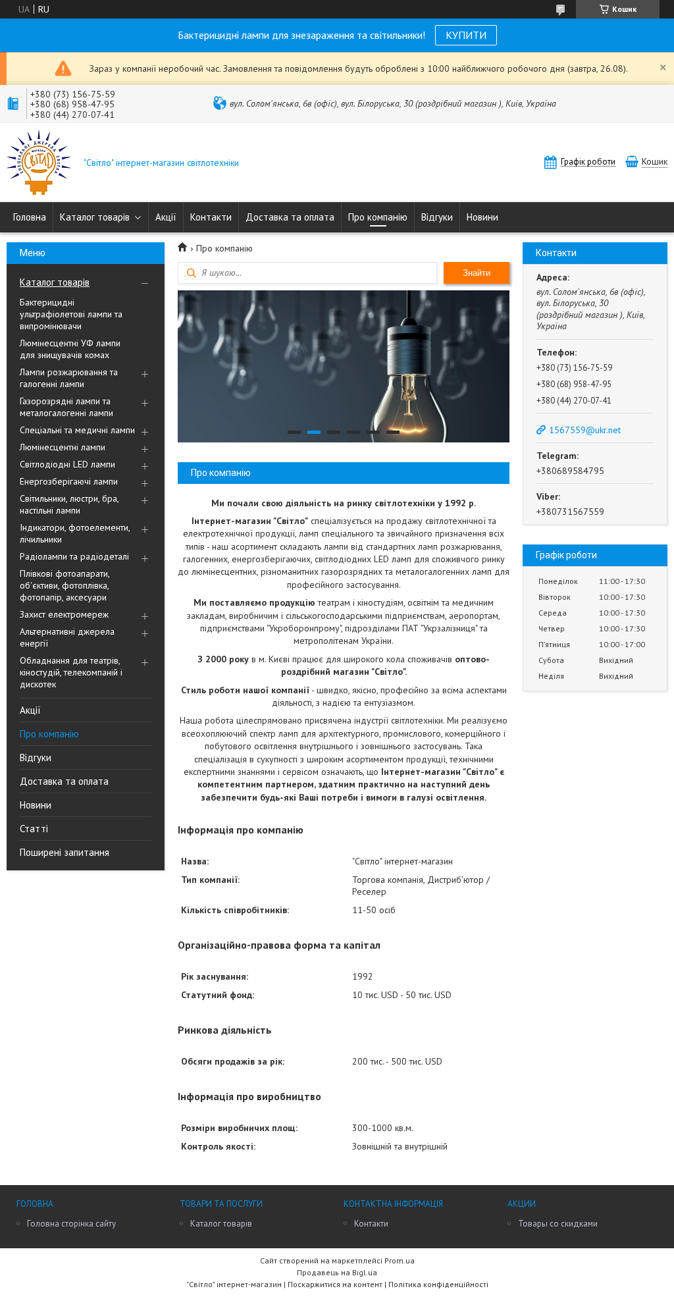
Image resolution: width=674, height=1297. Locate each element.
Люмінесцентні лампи (62, 447)
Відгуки (437, 217)
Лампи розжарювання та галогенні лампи (69, 378)
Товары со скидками (558, 1223)
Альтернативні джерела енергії (67, 637)
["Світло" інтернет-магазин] (39, 164)
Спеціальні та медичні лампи (77, 430)
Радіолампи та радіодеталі (74, 556)
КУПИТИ (466, 34)
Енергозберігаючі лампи (69, 481)
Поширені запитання (64, 852)
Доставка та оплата (290, 217)
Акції (165, 217)
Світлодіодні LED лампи (67, 464)
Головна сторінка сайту (71, 1223)
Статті (34, 828)
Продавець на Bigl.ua (337, 1272)
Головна (29, 217)
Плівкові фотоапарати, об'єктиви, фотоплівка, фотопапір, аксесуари (64, 585)
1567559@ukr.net (585, 430)
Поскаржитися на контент (335, 1284)
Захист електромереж (64, 614)
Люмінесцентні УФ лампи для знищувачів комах (70, 349)
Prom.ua (399, 1260)
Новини (482, 217)
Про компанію (377, 217)
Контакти (211, 217)
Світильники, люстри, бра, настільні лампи (69, 504)
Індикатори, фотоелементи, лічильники (75, 533)
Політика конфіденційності (438, 1284)
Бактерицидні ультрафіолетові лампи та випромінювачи (71, 314)
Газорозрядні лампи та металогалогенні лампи (66, 407)
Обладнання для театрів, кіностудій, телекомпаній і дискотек (71, 672)
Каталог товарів (95, 217)
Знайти (476, 273)
